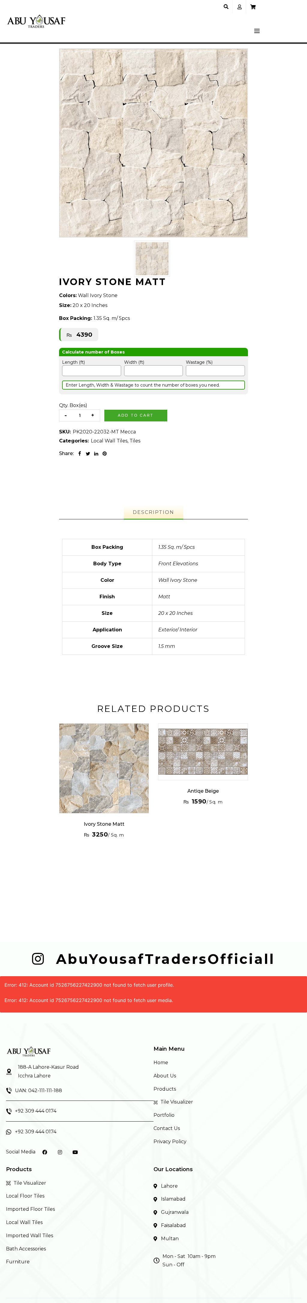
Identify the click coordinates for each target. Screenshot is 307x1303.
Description (153, 512)
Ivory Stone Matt (104, 824)
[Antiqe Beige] (203, 752)
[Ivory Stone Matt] (104, 768)
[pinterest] (104, 453)
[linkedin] (96, 453)
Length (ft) (73, 362)
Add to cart (136, 415)
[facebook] (79, 453)
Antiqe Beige (203, 791)
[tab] (153, 512)
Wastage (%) (199, 362)
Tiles (135, 441)
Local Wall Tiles (109, 441)
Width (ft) (134, 362)
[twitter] (87, 453)
